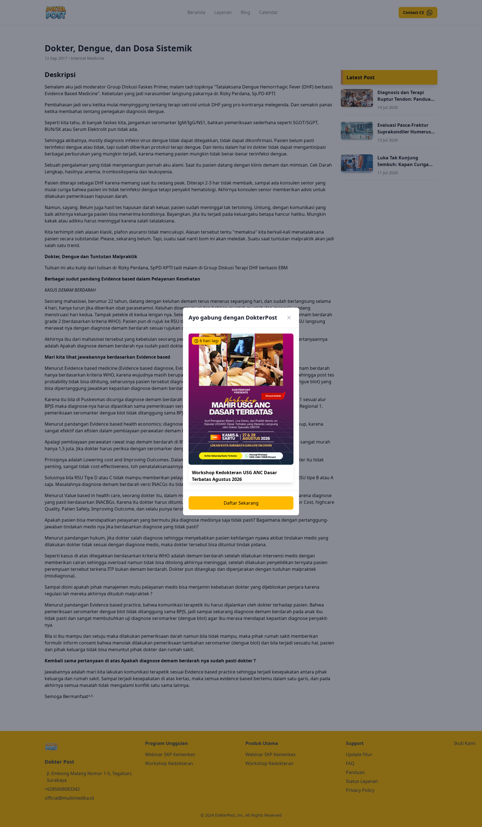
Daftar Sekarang (241, 503)
